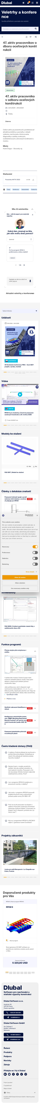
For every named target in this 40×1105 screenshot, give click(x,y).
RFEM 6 (9, 907)
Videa (4, 381)
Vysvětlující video (12, 694)
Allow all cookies (20, 577)
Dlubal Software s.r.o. (13, 1001)
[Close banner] (37, 515)
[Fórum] (5, 1074)
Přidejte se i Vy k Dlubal (14, 1071)
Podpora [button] (8, 1056)
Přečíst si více (11, 699)
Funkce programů (11, 644)
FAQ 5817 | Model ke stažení (14, 472)
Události (6, 318)
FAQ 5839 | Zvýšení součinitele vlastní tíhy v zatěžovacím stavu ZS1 (20, 627)
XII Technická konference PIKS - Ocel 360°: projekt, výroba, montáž (19, 366)
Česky (8, 189)
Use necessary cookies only (20, 588)
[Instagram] (25, 1074)
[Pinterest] (17, 1074)
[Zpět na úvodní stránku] (6, 2)
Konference (16, 189)
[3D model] (4, 841)
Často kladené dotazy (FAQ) (16, 746)
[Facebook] (13, 1074)
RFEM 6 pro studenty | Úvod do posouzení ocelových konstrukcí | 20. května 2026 (19, 414)
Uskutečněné (9, 90)
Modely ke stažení (11, 434)
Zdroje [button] (7, 1065)
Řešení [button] (7, 1048)
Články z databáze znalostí (16, 491)
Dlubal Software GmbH (14, 1023)
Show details (30, 572)
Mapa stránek (8, 1088)
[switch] (35, 552)
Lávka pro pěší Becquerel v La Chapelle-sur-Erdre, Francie (20, 870)
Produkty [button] (8, 1052)
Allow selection (20, 583)
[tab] (6, 972)
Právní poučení (8, 1082)
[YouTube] (9, 1074)
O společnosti (8, 1085)
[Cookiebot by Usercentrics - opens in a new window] (25, 515)
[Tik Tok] (21, 1074)
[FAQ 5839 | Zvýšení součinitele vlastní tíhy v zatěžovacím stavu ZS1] (20, 609)
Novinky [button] (7, 1061)
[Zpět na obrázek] (8, 841)
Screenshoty (8, 592)
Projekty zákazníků (12, 835)
